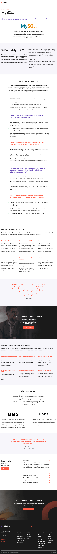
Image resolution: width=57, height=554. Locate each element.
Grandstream (50, 540)
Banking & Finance (41, 545)
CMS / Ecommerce (30, 532)
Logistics (39, 530)
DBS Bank (49, 538)
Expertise (19, 526)
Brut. (48, 530)
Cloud (28, 534)
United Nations (50, 532)
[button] (36, 460)
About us (3, 543)
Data (28, 538)
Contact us (3, 539)
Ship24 (49, 534)
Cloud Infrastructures (21, 540)
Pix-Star (49, 542)
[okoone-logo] (5, 525)
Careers (3, 541)
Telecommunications (41, 541)
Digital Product (20, 530)
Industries (40, 526)
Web (28, 530)
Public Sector (40, 539)
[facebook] (1, 535)
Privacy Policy (53, 552)
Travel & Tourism (41, 547)
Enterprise (29, 536)
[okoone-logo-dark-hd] (4, 2)
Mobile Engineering (20, 534)
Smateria (49, 536)
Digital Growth (19, 544)
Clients (49, 526)
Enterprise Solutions (21, 538)
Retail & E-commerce (41, 543)
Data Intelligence (20, 542)
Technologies (30, 526)
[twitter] (3, 535)
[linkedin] (5, 535)
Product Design (20, 532)
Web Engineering (20, 536)
